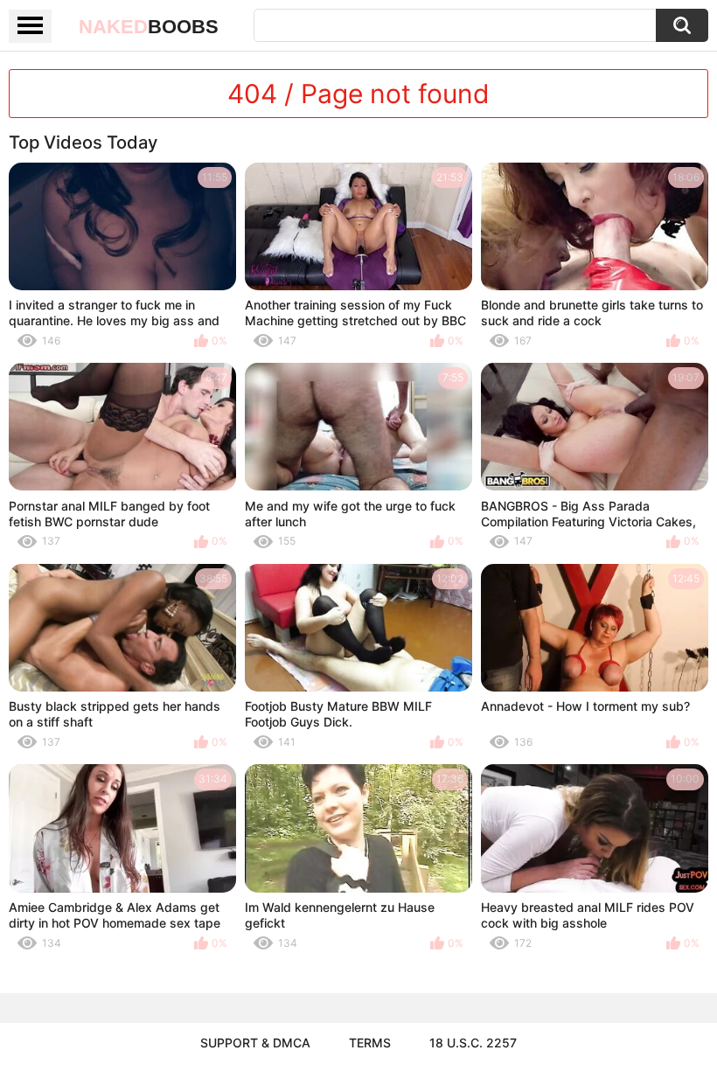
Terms (370, 1042)
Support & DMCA (255, 1042)
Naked (149, 27)
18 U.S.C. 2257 (473, 1042)
